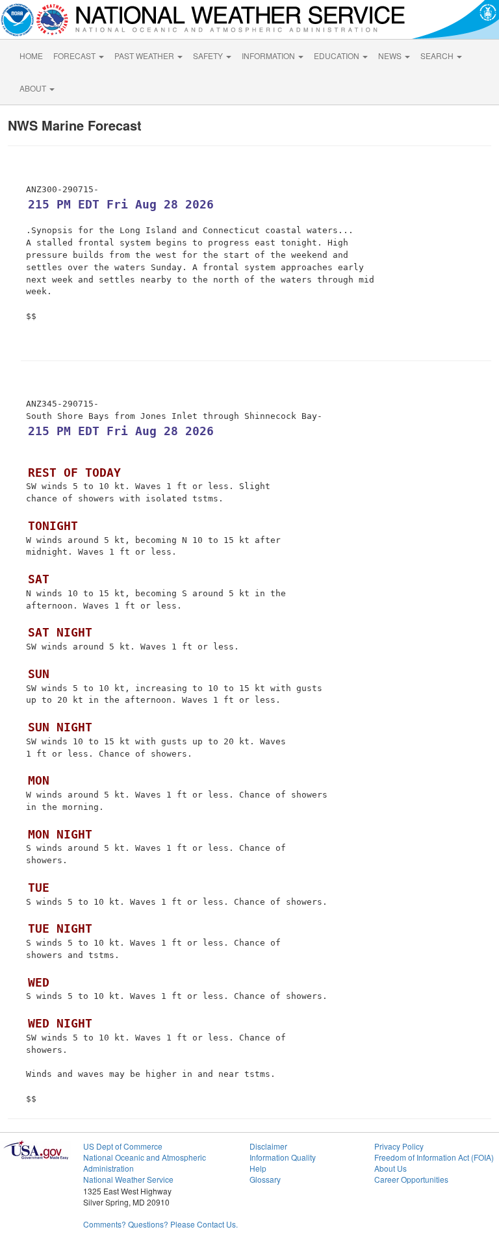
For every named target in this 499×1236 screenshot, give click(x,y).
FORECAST (75, 55)
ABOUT (33, 88)
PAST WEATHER (145, 55)
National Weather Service (128, 1179)
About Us (390, 1168)
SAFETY (209, 55)
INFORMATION (269, 55)
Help (258, 1168)
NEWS (390, 55)
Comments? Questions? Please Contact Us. (160, 1224)
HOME (31, 55)
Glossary (265, 1179)
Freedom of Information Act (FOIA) (434, 1157)
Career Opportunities (411, 1179)
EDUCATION (337, 55)
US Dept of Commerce (122, 1146)
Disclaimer (268, 1146)
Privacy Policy (399, 1146)
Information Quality (283, 1157)
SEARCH (437, 55)
